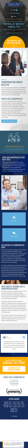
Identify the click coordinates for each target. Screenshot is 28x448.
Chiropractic (10, 249)
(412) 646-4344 (14, 13)
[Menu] (14, 446)
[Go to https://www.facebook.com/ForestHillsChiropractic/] (11, 10)
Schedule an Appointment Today (14, 149)
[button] (9, 121)
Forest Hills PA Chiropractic (14, 93)
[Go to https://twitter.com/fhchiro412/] (14, 10)
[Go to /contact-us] (14, 219)
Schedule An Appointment (14, 42)
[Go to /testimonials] (14, 234)
